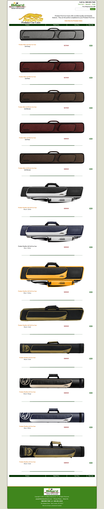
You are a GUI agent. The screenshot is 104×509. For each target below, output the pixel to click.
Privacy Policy (57, 499)
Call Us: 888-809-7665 (87, 2)
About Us (65, 499)
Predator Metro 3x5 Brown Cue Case (27, 168)
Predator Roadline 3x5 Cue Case (27, 462)
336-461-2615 (58, 501)
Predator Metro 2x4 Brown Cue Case (27, 107)
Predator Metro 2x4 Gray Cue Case (27, 44)
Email (93, 4)
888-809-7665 (45, 501)
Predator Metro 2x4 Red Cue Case (27, 76)
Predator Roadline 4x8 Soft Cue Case (27, 207)
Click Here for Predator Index (73, 21)
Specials (87, 4)
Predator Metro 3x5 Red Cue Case (27, 137)
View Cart (81, 4)
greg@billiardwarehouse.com (44, 499)
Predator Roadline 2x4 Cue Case (27, 357)
